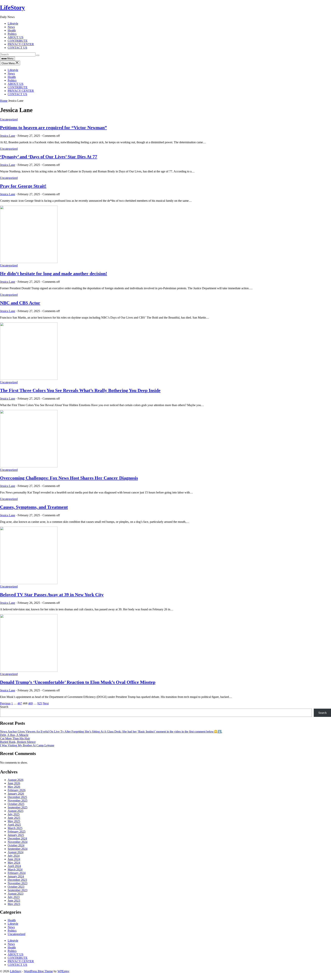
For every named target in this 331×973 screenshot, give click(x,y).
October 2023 (16, 886)
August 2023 (15, 893)
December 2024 (17, 838)
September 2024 (17, 848)
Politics (12, 80)
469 (30, 703)
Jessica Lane (7, 135)
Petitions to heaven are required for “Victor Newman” (53, 127)
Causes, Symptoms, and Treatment (34, 507)
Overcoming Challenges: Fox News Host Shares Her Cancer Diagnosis (69, 477)
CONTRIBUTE (18, 87)
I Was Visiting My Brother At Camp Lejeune (27, 745)
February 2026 (16, 790)
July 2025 (14, 814)
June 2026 (14, 783)
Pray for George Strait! (23, 186)
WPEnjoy (63, 971)
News (11, 73)
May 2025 (14, 821)
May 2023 (14, 904)
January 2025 (16, 835)
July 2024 (14, 855)
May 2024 (14, 862)
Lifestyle (13, 70)
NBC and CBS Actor (20, 302)
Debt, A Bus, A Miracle (14, 735)
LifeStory (12, 7)
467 (19, 703)
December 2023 (17, 879)
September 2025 (17, 807)
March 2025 (15, 828)
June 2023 (14, 900)
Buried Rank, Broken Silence (18, 741)
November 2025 (17, 800)
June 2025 (14, 817)
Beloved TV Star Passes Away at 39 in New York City (52, 594)
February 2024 (16, 873)
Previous (5, 703)
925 (39, 703)
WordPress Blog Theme (38, 971)
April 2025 (14, 824)
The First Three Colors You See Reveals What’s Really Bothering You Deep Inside (80, 390)
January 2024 (16, 876)
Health (12, 77)
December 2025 (17, 797)
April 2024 (14, 866)
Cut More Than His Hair (15, 738)
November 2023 (17, 883)
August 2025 (15, 810)
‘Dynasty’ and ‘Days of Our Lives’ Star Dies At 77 (48, 156)
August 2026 (15, 779)
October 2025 (16, 804)
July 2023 (14, 897)
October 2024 (16, 845)
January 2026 (16, 793)
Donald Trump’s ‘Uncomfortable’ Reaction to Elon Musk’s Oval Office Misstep (77, 682)
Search (4, 706)
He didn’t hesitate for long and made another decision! (53, 273)
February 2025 (16, 831)
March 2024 (15, 869)
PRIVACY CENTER (21, 90)
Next (46, 703)
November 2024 (17, 841)
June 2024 (14, 859)
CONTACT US (17, 94)
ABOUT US (15, 83)
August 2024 (15, 852)
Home (3, 100)
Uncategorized (9, 119)
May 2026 (14, 786)
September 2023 (17, 890)
